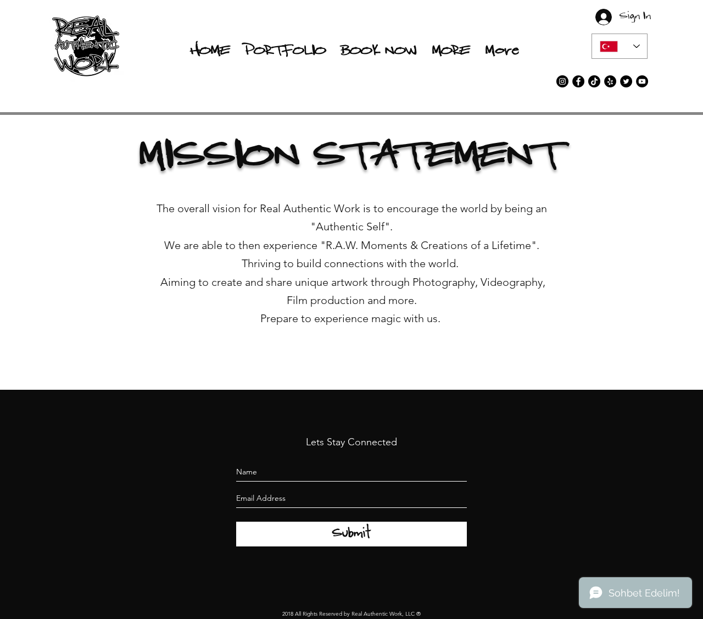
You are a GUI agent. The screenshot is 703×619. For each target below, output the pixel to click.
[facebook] (578, 81)
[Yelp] (610, 81)
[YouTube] (642, 81)
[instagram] (562, 81)
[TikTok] (594, 81)
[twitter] (626, 81)
